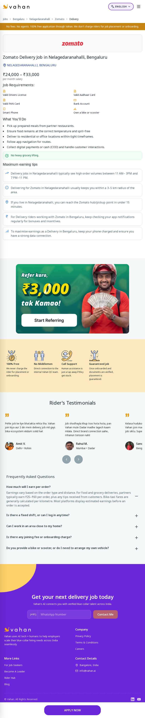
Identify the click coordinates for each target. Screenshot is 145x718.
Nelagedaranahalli (39, 19)
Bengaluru (18, 19)
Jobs (5, 19)
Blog (7, 684)
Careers (79, 648)
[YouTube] (139, 699)
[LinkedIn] (132, 699)
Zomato (59, 19)
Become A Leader (14, 671)
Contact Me (105, 614)
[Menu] (138, 6)
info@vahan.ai (88, 670)
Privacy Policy (83, 636)
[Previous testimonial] (66, 459)
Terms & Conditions (86, 642)
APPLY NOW (72, 710)
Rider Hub (9, 677)
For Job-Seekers (13, 665)
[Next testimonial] (78, 459)
